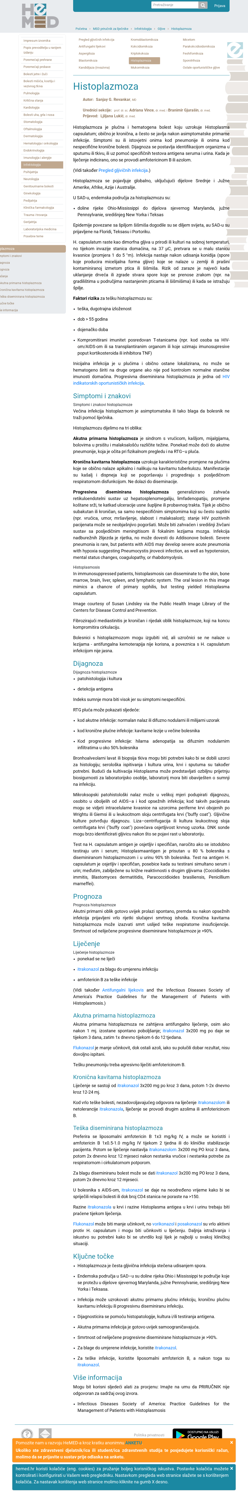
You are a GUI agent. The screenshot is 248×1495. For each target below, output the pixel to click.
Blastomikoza (88, 60)
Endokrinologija (33, 150)
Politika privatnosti (149, 1435)
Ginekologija (31, 193)
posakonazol (190, 1223)
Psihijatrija (30, 172)
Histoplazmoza (181, 29)
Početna (81, 29)
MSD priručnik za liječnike (110, 29)
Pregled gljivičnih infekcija (96, 39)
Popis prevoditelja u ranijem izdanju (42, 50)
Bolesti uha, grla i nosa (38, 115)
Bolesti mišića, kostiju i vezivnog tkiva (39, 83)
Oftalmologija (32, 129)
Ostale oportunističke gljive (201, 67)
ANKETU (133, 1442)
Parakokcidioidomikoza (199, 46)
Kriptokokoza (140, 53)
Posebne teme (33, 236)
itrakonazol (88, 969)
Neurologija (31, 179)
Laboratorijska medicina (39, 229)
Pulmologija (31, 93)
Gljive (161, 29)
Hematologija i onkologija (40, 143)
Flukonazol (83, 1047)
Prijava (219, 6)
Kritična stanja (33, 100)
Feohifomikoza (193, 53)
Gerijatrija (30, 222)
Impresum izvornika (36, 40)
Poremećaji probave (37, 67)
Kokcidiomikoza (142, 46)
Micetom (189, 39)
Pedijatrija (30, 200)
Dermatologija (33, 136)
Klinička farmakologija (38, 207)
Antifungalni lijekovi (92, 46)
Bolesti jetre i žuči (35, 74)
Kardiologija (31, 107)
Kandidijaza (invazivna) (94, 67)
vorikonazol (163, 1223)
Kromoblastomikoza (144, 39)
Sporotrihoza (191, 60)
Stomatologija (32, 122)
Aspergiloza (87, 53)
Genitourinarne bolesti (38, 186)
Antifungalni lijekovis (123, 990)
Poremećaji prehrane (37, 60)
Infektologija (143, 29)
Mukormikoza (140, 67)
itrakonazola (111, 1109)
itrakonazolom (211, 1102)
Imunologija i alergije (37, 157)
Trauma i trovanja (35, 215)
